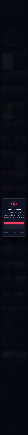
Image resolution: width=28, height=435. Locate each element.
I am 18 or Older (14, 223)
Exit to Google (14, 227)
